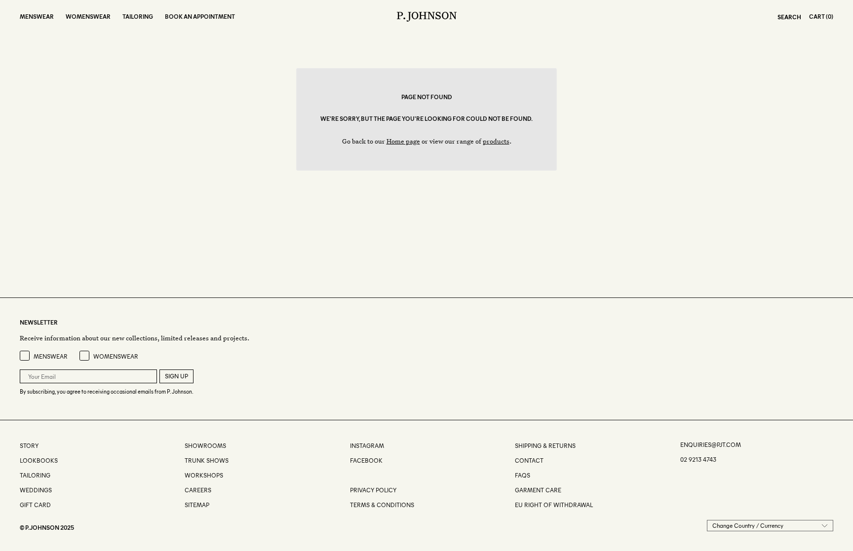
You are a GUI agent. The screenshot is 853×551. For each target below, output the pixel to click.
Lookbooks (39, 460)
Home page (403, 141)
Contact (529, 460)
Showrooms (205, 445)
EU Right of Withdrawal (554, 505)
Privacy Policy (373, 490)
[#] (350, 475)
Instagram (367, 445)
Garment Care (538, 490)
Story (29, 445)
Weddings (36, 490)
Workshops (204, 475)
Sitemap (197, 505)
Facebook (366, 460)
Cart (817, 16)
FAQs (522, 475)
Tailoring (35, 475)
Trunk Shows (207, 460)
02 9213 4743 (698, 459)
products (496, 141)
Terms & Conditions (382, 505)
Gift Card (35, 505)
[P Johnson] (427, 17)
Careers (198, 490)
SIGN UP (176, 376)
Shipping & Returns (545, 445)
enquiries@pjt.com (710, 444)
